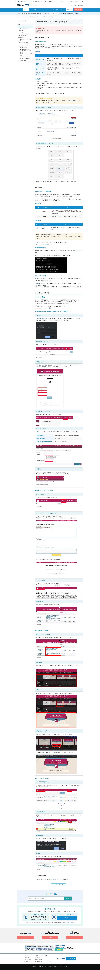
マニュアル (26, 9)
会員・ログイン (21, 13)
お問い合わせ (69, 9)
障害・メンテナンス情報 (53, 9)
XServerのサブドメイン (42, 283)
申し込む (25, 937)
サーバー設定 (46, 13)
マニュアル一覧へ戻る (58, 884)
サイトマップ (39, 961)
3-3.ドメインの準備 (24, 44)
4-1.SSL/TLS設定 (23, 47)
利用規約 (40, 966)
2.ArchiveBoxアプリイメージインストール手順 (25, 35)
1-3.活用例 (22, 32)
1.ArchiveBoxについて (23, 27)
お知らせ (62, 9)
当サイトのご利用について (50, 966)
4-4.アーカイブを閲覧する (25, 56)
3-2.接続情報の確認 (42, 318)
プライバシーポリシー (62, 966)
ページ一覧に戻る (23, 21)
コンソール (76, 250)
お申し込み (77, 9)
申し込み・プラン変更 (31, 13)
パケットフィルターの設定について (44, 244)
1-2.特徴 (22, 30)
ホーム (20, 9)
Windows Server (62, 13)
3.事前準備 (21, 37)
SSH (57, 250)
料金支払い (39, 13)
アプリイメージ (53, 13)
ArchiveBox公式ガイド (52, 879)
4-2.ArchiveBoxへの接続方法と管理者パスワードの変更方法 (25, 51)
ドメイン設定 (70, 13)
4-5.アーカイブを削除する (25, 58)
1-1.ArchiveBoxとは (24, 28)
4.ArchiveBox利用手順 (23, 45)
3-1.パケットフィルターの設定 (26, 40)
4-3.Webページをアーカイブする (26, 54)
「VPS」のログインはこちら (45, 113)
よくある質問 (33, 9)
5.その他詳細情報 (22, 60)
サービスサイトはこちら (76, 5)
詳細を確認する (71, 922)
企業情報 (34, 966)
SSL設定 (76, 13)
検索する (68, 898)
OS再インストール (71, 100)
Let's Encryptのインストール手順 (43, 308)
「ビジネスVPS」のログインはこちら (47, 114)
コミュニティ (42, 9)
